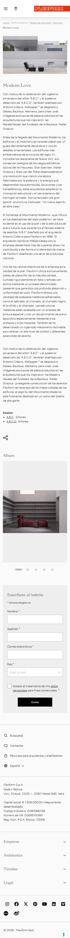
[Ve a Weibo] (16, 913)
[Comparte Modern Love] (5, 437)
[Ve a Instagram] (6, 904)
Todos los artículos (40, 22)
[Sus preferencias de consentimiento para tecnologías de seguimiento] (63, 934)
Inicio (6, 22)
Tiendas (10, 869)
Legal (8, 882)
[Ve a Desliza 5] (52, 569)
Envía (35, 702)
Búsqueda (16, 735)
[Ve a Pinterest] (34, 904)
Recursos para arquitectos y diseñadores (36, 755)
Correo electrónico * (20, 646)
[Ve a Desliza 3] (36, 569)
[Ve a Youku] (6, 913)
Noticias (57, 22)
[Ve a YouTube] (44, 904)
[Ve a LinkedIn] (53, 904)
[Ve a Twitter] (25, 904)
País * (10, 664)
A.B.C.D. (11, 421)
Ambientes (13, 855)
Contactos (16, 745)
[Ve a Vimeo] (62, 904)
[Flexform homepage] (52, 9)
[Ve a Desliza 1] (18, 569)
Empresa (11, 841)
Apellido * (13, 628)
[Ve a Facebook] (16, 904)
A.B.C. (10, 417)
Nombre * (13, 611)
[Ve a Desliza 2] (28, 569)
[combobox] (35, 672)
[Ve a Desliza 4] (44, 569)
